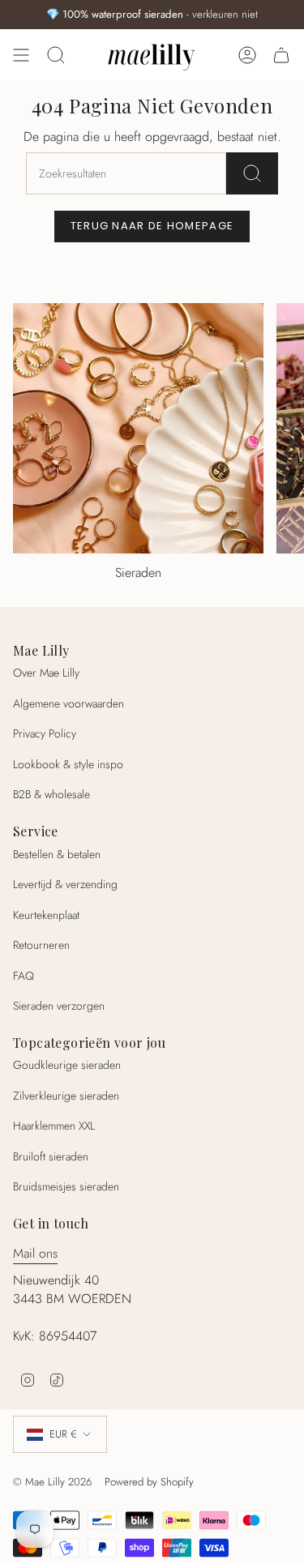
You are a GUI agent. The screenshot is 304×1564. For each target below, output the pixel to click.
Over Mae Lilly (46, 672)
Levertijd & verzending (65, 884)
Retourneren (41, 945)
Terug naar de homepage (152, 225)
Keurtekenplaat (46, 915)
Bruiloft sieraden (50, 1156)
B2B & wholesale (51, 794)
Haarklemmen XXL (54, 1125)
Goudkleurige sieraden (67, 1065)
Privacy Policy (44, 733)
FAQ (23, 976)
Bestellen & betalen (57, 854)
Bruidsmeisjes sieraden (66, 1186)
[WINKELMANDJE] (281, 55)
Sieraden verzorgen (59, 1006)
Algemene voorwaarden (68, 703)
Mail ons (35, 1253)
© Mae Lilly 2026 (52, 1481)
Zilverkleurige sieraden (66, 1096)
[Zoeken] (252, 173)
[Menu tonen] (21, 55)
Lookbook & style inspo (68, 764)
